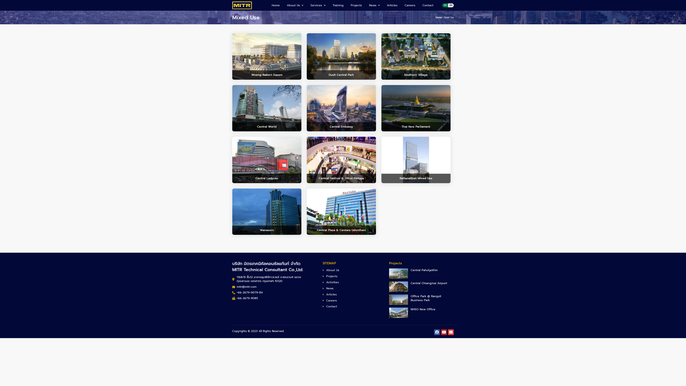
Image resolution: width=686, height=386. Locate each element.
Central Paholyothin (424, 270)
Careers (410, 5)
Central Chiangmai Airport (429, 283)
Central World (267, 127)
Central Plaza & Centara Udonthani (341, 230)
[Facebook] (437, 332)
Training (338, 5)
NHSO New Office (423, 309)
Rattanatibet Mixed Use (416, 178)
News (372, 5)
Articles (392, 5)
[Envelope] (451, 332)
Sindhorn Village (415, 75)
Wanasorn (267, 230)
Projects (356, 5)
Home (276, 5)
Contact (427, 5)
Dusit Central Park (341, 75)
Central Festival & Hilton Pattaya (341, 178)
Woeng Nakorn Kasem (266, 75)
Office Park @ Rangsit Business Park (426, 298)
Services (316, 5)
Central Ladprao (266, 178)
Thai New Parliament (416, 127)
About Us (293, 5)
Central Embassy (341, 127)
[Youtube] (444, 332)
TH (445, 5)
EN (451, 5)
